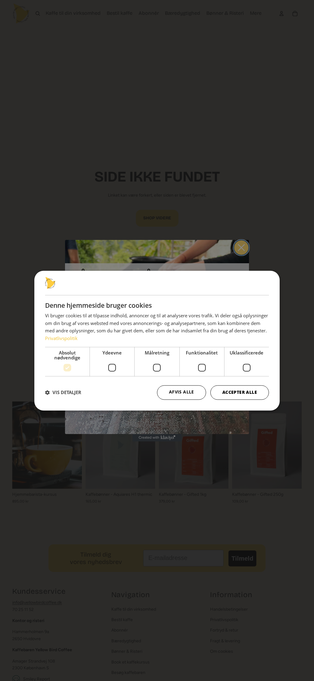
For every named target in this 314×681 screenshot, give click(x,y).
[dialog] (157, 340)
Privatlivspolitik (61, 338)
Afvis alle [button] (181, 392)
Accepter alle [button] (239, 392)
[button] (63, 392)
